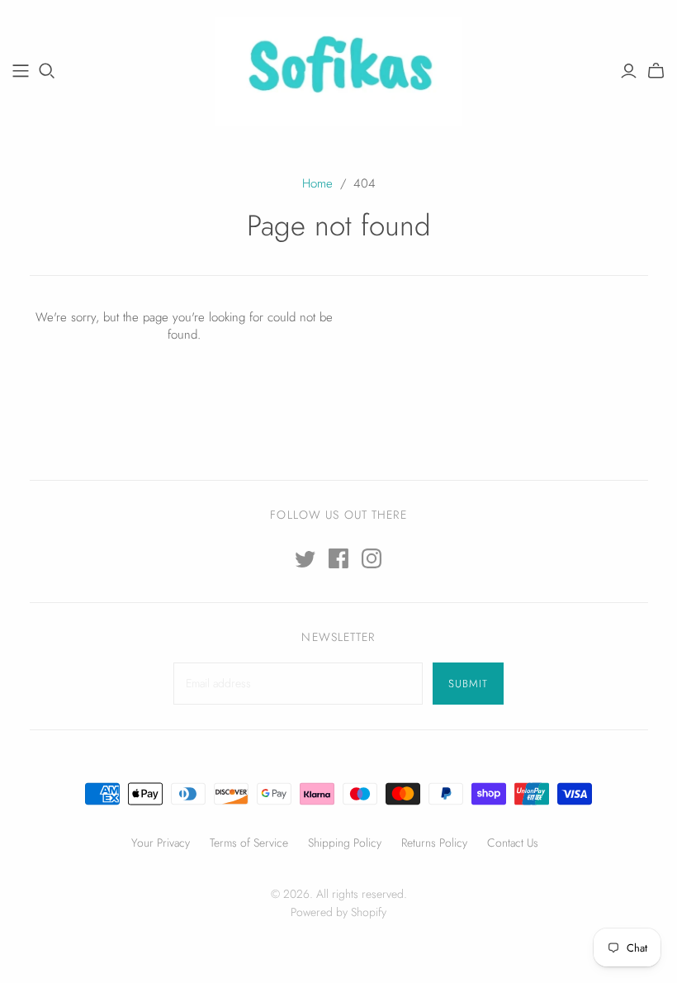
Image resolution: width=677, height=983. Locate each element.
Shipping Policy (344, 842)
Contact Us (512, 842)
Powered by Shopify (338, 912)
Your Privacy (160, 842)
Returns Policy (434, 842)
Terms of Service (249, 842)
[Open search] (47, 71)
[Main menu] (20, 71)
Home (317, 183)
